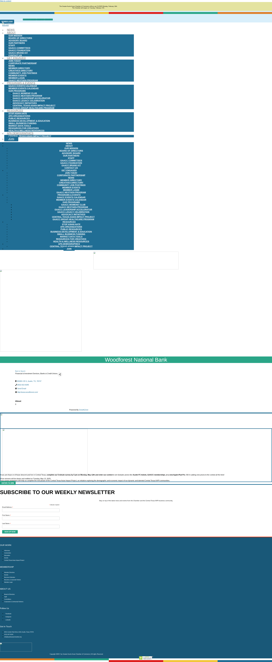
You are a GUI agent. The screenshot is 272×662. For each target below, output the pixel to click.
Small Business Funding (22, 123)
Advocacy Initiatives (25, 103)
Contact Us (15, 55)
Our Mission (15, 35)
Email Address (7, 507)
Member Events (17, 75)
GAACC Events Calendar (22, 86)
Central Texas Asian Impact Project (34, 105)
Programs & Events (21, 83)
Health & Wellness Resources (26, 130)
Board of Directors (20, 38)
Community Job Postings (22, 73)
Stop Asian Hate (17, 113)
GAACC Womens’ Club (25, 93)
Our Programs (17, 91)
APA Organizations (19, 116)
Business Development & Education (29, 121)
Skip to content (5, 1)
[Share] (59, 374)
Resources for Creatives (23, 128)
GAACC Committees (19, 48)
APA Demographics (20, 133)
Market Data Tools (19, 126)
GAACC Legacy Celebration (29, 100)
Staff (11, 45)
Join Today (14, 61)
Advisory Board (17, 40)
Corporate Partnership (22, 63)
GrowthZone (83, 410)
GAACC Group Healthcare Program (33, 108)
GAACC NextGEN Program (23, 80)
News (11, 29)
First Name (6, 515)
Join (11, 138)
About (11, 32)
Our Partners (16, 43)
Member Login (16, 78)
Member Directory (19, 68)
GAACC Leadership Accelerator (31, 98)
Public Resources (19, 118)
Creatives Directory (20, 70)
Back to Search (20, 371)
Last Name (6, 523)
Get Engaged (16, 57)
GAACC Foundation (19, 50)
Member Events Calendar (23, 88)
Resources (15, 110)
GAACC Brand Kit (18, 53)
